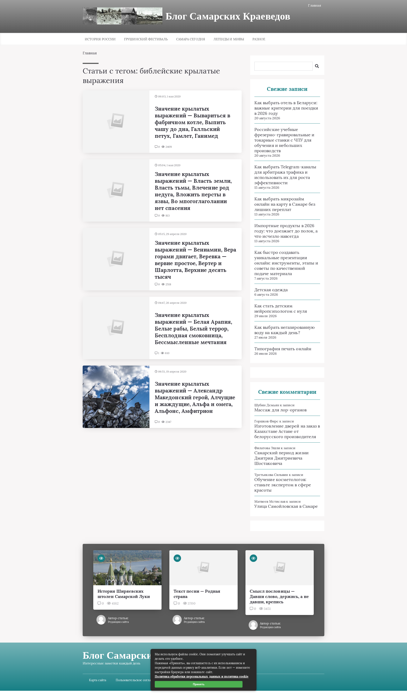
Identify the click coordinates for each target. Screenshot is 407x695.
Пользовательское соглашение (138, 680)
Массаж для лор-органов (280, 409)
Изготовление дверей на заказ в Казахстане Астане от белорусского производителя (287, 431)
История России (100, 39)
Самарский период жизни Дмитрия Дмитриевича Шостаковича (281, 458)
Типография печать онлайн (282, 348)
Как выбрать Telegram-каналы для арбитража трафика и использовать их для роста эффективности (285, 174)
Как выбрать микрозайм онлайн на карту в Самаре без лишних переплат (284, 204)
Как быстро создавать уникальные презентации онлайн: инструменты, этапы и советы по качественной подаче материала (286, 263)
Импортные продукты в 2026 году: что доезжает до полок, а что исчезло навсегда (286, 231)
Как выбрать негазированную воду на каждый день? (284, 330)
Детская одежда (271, 289)
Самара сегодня (190, 39)
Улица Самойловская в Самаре (286, 506)
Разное (258, 39)
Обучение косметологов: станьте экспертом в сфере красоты (282, 485)
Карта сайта (97, 680)
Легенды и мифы (228, 39)
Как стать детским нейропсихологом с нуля (280, 308)
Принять (199, 684)
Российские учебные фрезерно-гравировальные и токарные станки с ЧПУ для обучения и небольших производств (284, 140)
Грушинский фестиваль (146, 39)
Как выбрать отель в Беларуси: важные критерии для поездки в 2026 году (286, 108)
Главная (314, 5)
